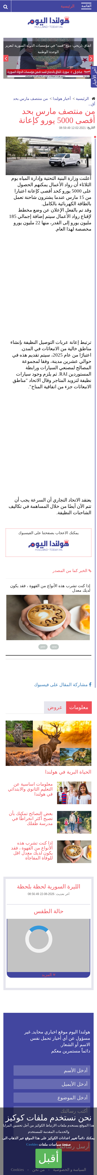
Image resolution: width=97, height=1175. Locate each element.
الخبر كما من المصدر (70, 570)
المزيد (47, 974)
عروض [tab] (55, 707)
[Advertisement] (48, 282)
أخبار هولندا (62, 99)
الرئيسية (82, 99)
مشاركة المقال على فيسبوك (61, 684)
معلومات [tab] (78, 707)
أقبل (48, 1158)
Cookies (32, 1144)
